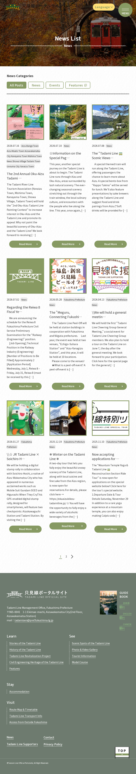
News (36, 85)
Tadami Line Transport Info (25, 716)
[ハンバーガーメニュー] (125, 10)
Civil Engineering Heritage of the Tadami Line (36, 662)
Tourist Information (84, 656)
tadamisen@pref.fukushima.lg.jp (34, 620)
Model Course (80, 662)
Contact (49, 737)
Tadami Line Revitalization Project (30, 656)
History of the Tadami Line (25, 649)
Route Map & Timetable (23, 709)
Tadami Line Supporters (22, 744)
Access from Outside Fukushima (28, 722)
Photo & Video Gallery (85, 649)
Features (76, 85)
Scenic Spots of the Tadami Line (91, 643)
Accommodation (19, 691)
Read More (25, 244)
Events (54, 85)
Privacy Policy (53, 744)
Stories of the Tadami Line (25, 643)
